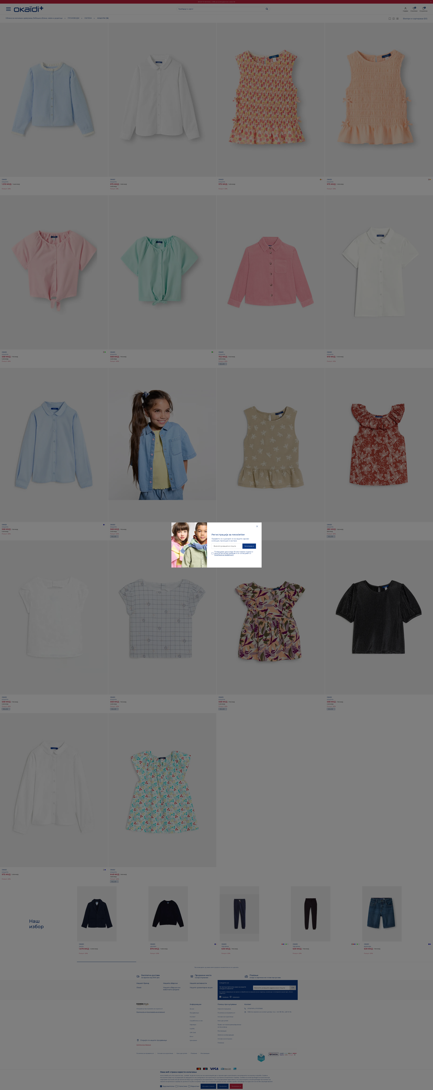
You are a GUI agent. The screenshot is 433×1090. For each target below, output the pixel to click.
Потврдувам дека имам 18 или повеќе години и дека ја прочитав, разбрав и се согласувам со (233, 553)
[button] (257, 526)
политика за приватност (224, 555)
